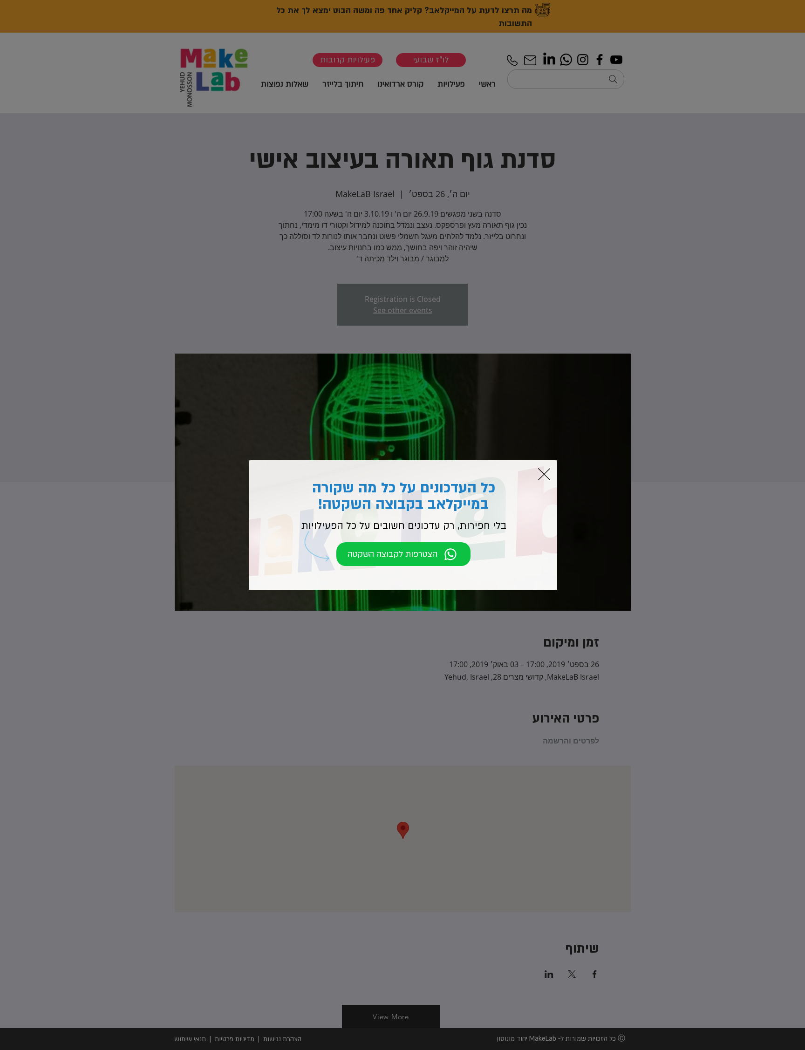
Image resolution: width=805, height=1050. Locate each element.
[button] (544, 474)
